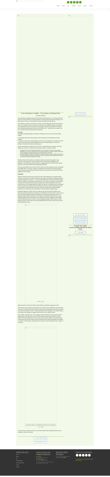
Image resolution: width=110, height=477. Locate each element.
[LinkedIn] (77, 2)
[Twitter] (71, 2)
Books (63, 5)
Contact (91, 5)
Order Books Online (20, 462)
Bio (68, 5)
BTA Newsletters (19, 460)
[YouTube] (80, 2)
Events (79, 5)
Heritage (73, 5)
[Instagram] (74, 2)
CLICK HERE (63, 457)
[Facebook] (68, 2)
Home (58, 5)
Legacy (85, 5)
